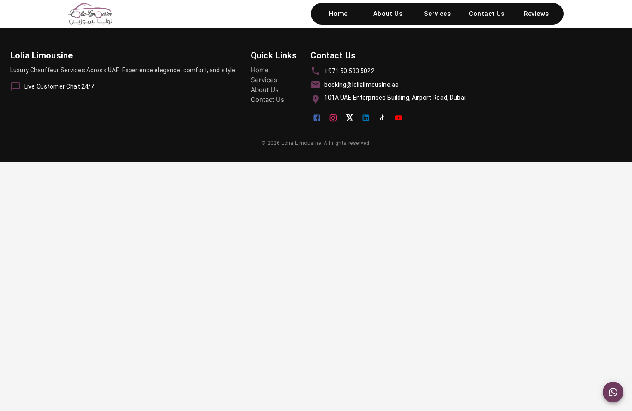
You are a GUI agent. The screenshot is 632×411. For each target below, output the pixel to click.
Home (338, 14)
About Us (387, 14)
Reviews (536, 14)
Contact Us (487, 14)
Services (437, 14)
